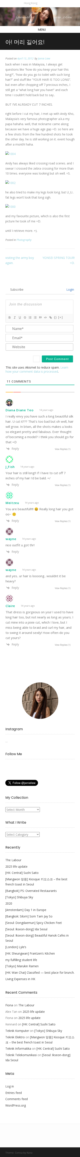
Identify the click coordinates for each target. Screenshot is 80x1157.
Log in (9, 1086)
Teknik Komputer (17, 1031)
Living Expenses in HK (20, 979)
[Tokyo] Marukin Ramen (22, 966)
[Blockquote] (40, 317)
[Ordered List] (29, 317)
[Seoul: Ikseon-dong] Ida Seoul (26, 929)
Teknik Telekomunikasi (21, 1055)
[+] (60, 317)
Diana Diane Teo (20, 410)
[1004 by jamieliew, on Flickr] (10, 154)
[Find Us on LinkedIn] (55, 3)
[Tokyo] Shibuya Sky (19, 897)
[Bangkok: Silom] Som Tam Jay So (28, 916)
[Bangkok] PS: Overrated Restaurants (31, 891)
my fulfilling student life (21, 960)
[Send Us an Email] (41, 3)
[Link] (50, 317)
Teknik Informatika (18, 1048)
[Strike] (24, 317)
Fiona (9, 1005)
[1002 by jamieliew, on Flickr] (10, 183)
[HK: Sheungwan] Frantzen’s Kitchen (30, 953)
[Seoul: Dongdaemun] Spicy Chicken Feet (33, 923)
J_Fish (10, 467)
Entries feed (13, 1093)
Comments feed (16, 1099)
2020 (8, 903)
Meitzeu (12, 503)
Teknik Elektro (15, 1037)
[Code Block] (45, 317)
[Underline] (19, 317)
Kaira (29, 1152)
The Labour (13, 860)
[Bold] (9, 317)
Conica (19, 1152)
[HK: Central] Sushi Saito (22, 873)
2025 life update (16, 866)
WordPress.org (15, 1105)
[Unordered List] (35, 317)
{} (55, 317)
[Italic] (14, 317)
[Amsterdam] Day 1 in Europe (25, 910)
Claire (10, 606)
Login (69, 289)
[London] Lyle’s (15, 947)
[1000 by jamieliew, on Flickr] (10, 207)
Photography (24, 240)
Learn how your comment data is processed (37, 369)
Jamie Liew (44, 58)
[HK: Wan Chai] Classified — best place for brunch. (39, 972)
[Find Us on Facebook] (46, 3)
